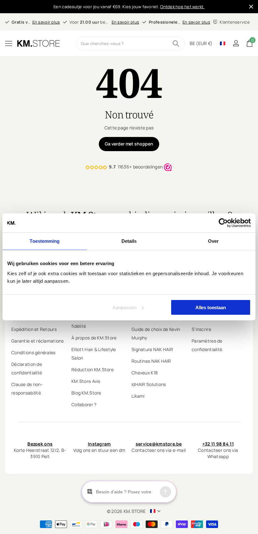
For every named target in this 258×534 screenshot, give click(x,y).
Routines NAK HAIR (151, 361)
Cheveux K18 (145, 373)
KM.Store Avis (85, 381)
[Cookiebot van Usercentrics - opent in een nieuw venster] (223, 223)
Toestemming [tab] (44, 241)
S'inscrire (201, 329)
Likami (138, 396)
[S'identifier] (236, 43)
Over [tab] (213, 241)
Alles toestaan (210, 307)
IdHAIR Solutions (149, 384)
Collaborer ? (83, 404)
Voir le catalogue (8, 43)
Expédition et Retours (34, 329)
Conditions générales (33, 352)
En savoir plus (46, 22)
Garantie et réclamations (37, 341)
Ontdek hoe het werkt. (182, 6)
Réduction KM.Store (92, 369)
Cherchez (176, 43)
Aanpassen (124, 307)
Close (251, 6)
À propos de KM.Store (94, 338)
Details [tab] (129, 241)
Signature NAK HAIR (152, 349)
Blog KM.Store (86, 393)
